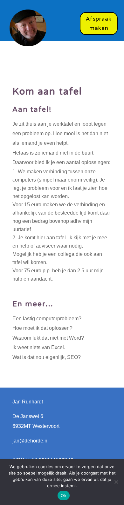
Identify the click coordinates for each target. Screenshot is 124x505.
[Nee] (116, 482)
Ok (63, 495)
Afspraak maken (99, 23)
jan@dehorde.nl (30, 440)
